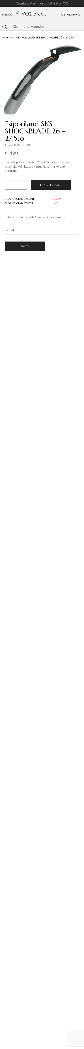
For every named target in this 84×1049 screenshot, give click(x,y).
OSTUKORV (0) (71, 14)
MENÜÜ (7, 14)
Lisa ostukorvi (51, 184)
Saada (25, 246)
